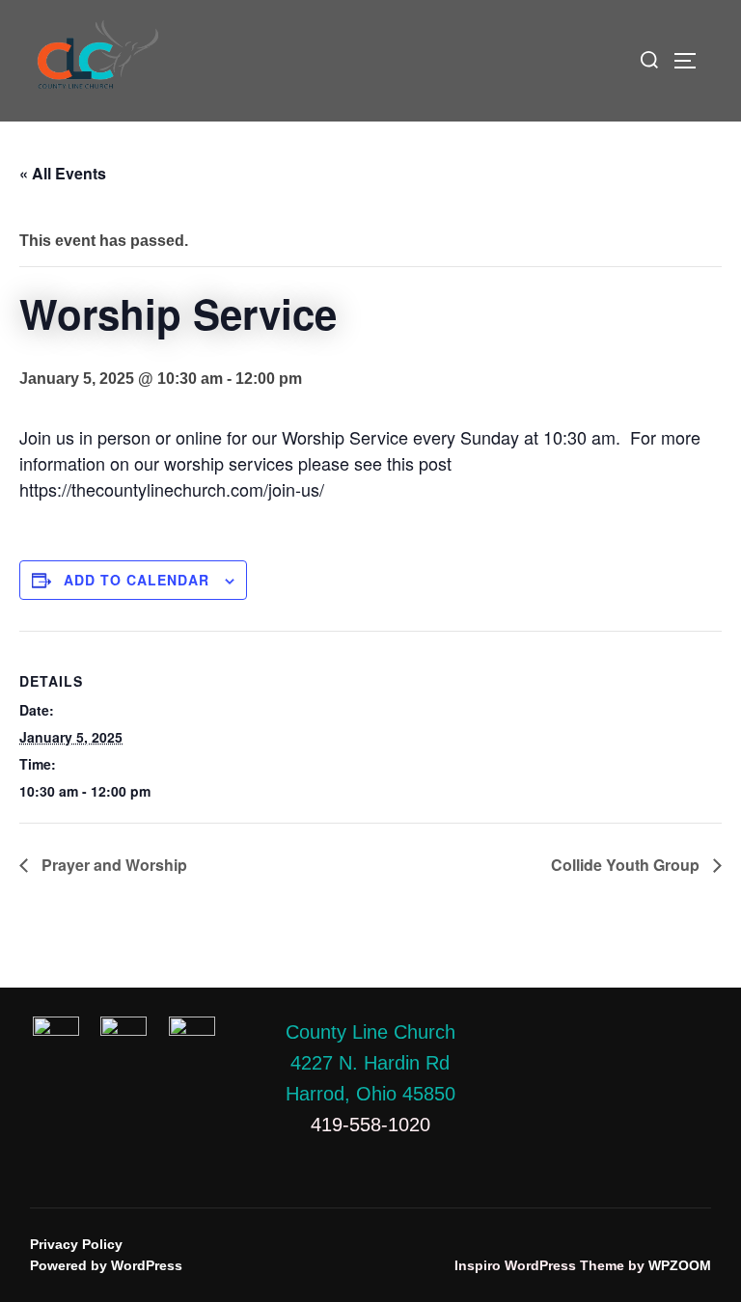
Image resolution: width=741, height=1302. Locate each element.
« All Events (62, 173)
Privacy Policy (76, 1244)
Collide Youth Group (627, 865)
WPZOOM (679, 1265)
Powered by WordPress (106, 1265)
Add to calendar (136, 579)
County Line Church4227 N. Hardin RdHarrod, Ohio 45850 (370, 1062)
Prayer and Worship (112, 865)
